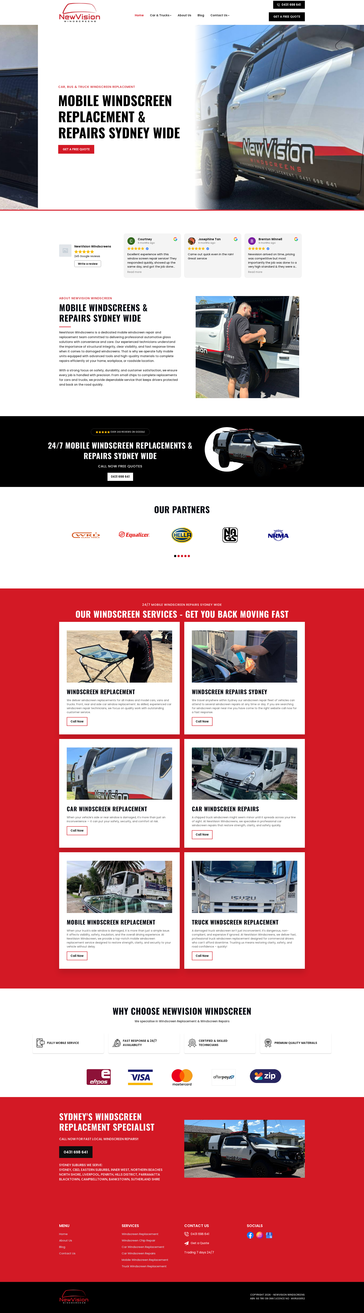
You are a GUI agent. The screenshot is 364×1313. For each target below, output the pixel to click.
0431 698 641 (291, 4)
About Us (184, 15)
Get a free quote (286, 17)
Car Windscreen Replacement (143, 1247)
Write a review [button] (88, 264)
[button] (175, 556)
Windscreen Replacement (140, 1234)
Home (139, 15)
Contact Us (219, 15)
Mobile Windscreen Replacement (145, 1260)
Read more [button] (134, 272)
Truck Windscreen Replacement (144, 1266)
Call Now (77, 721)
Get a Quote (199, 1243)
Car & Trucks (159, 15)
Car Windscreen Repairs (138, 1253)
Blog (201, 15)
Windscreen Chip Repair (138, 1240)
